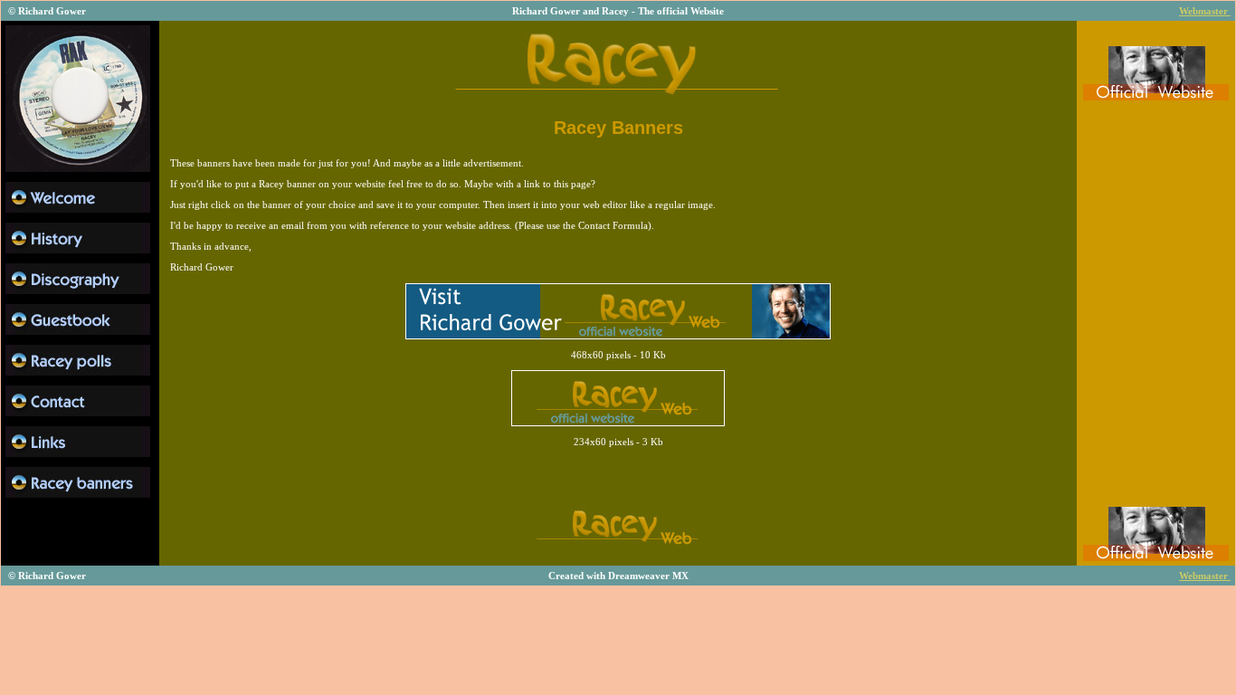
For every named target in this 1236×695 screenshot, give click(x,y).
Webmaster (1205, 10)
